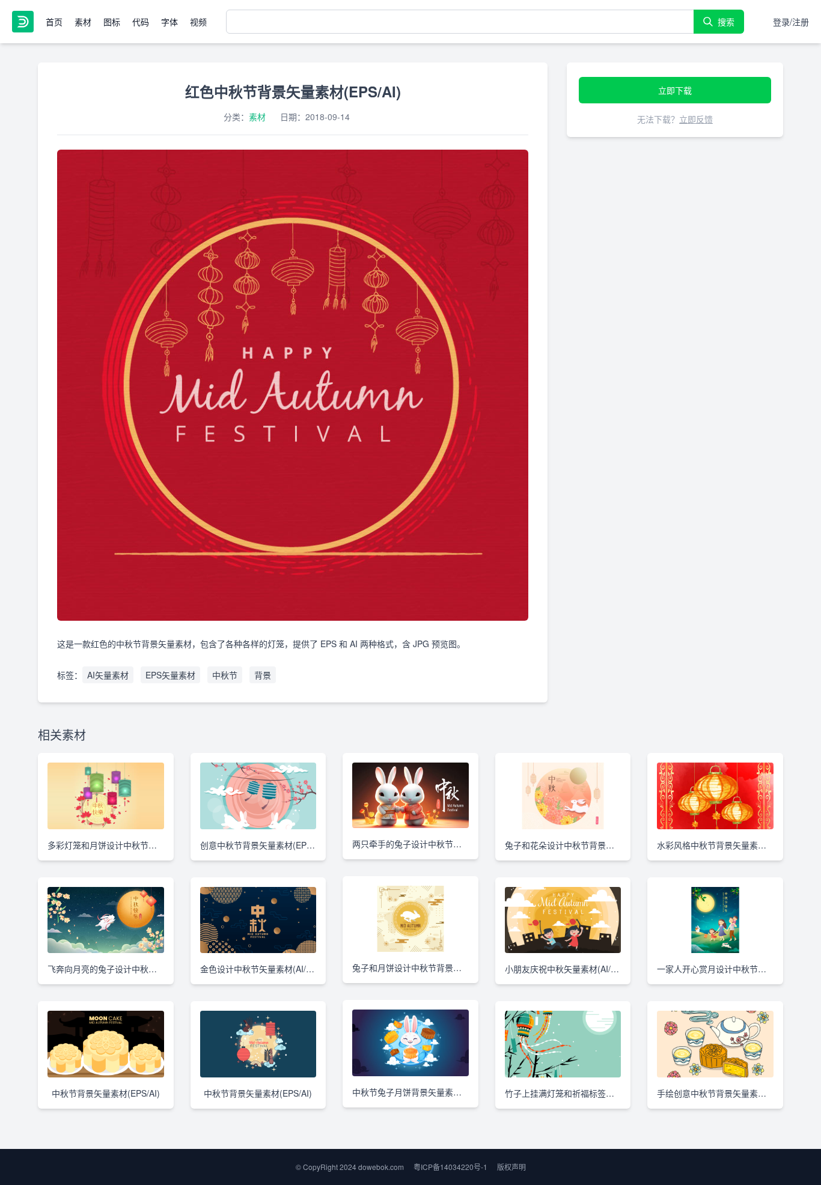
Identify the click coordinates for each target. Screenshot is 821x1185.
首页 (54, 22)
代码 (140, 22)
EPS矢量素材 (170, 675)
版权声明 (511, 1167)
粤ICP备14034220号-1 (450, 1167)
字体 (169, 22)
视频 (198, 22)
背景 (262, 675)
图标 (111, 22)
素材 (83, 22)
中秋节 (224, 675)
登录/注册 (791, 22)
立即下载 (675, 90)
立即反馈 (696, 119)
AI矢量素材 (108, 675)
